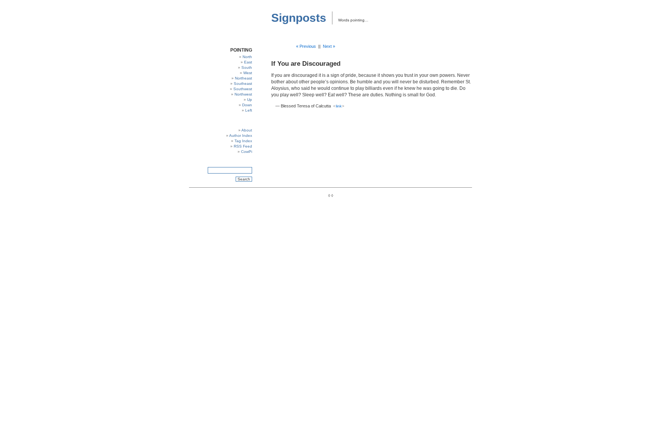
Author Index (240, 135)
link (339, 106)
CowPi (246, 151)
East (248, 62)
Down (247, 105)
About (246, 130)
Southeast (243, 83)
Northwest (243, 94)
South (246, 67)
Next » (329, 46)
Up (249, 99)
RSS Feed (243, 146)
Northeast (243, 78)
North (247, 57)
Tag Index (243, 141)
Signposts (298, 17)
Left (248, 110)
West (247, 73)
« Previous (306, 46)
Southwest (242, 89)
